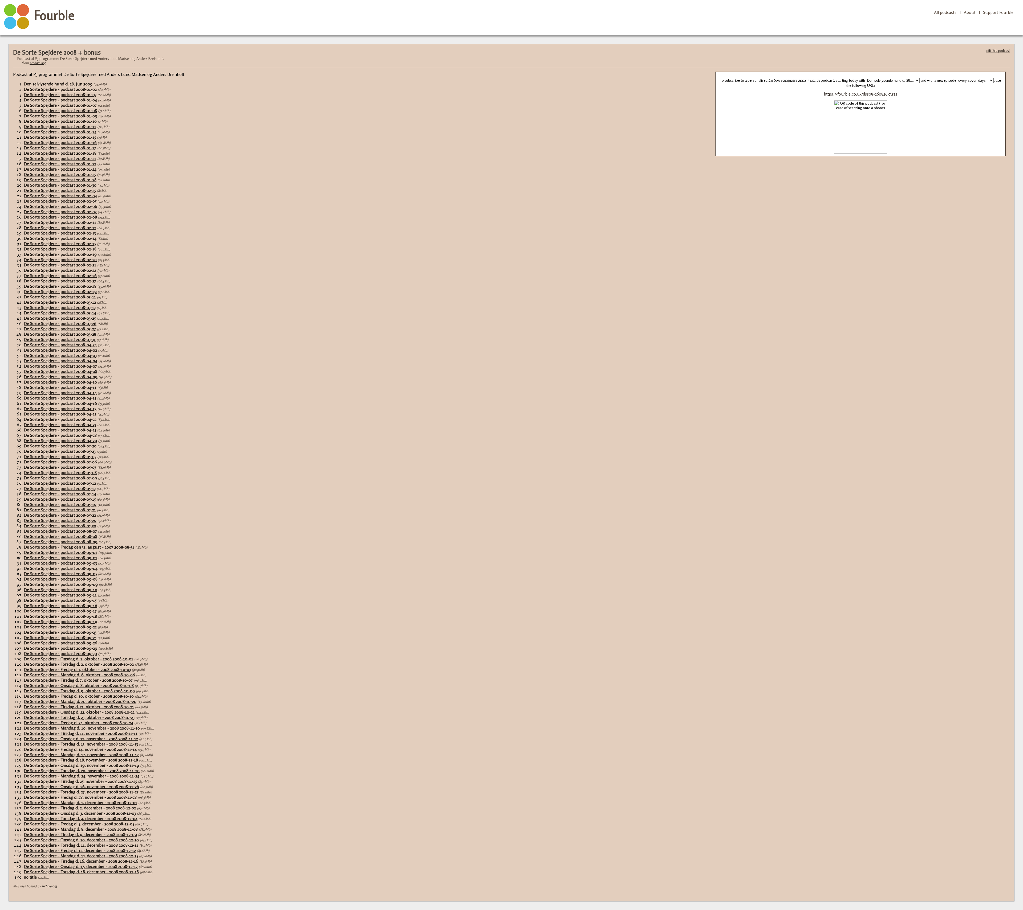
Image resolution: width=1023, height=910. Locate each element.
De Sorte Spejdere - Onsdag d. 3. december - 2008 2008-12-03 (80, 813)
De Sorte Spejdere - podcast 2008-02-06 (60, 206)
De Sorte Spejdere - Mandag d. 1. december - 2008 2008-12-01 (80, 802)
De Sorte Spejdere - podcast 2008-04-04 (60, 360)
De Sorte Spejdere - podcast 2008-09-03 (60, 563)
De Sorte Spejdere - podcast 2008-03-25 (60, 318)
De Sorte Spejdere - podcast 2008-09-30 (60, 653)
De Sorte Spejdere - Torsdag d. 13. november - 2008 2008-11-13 (81, 744)
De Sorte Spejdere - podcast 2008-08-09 (61, 541)
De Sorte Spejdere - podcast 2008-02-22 (60, 270)
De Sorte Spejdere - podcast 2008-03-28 (60, 334)
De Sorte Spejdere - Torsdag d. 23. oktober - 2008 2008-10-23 (79, 717)
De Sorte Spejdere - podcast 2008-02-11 (60, 222)
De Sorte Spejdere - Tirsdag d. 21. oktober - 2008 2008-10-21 (79, 706)
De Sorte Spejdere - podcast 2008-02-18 (60, 249)
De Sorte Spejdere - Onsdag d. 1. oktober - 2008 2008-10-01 (78, 658)
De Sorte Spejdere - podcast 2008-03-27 (60, 328)
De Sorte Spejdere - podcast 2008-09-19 (60, 621)
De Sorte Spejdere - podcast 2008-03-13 (60, 307)
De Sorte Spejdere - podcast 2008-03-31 (60, 339)
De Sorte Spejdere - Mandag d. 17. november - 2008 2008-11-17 (81, 754)
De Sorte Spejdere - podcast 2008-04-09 (61, 376)
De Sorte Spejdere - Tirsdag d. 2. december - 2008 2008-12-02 (80, 807)
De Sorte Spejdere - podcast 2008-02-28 (60, 286)
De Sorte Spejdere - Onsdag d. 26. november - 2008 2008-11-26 (81, 786)
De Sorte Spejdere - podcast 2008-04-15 (60, 398)
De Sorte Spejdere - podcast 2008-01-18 (60, 153)
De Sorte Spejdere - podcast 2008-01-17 (60, 147)
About (970, 12)
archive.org (38, 63)
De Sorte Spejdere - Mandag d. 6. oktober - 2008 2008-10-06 (79, 674)
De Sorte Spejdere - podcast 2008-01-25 (60, 174)
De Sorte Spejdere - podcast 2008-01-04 (60, 99)
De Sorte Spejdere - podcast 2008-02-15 (60, 243)
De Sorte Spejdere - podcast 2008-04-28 (60, 435)
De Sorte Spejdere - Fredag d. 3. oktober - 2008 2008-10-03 (77, 669)
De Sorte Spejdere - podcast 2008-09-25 (60, 637)
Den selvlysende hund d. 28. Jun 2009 (58, 84)
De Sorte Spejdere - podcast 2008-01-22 (60, 163)
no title (30, 877)
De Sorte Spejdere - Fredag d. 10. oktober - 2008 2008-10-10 (79, 696)
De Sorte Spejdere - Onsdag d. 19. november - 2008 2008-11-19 (81, 765)
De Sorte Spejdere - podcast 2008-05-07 (60, 467)
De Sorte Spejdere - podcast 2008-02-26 (60, 275)
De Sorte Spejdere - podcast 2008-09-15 (60, 600)
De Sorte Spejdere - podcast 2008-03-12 (60, 302)
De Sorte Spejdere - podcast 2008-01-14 (60, 131)
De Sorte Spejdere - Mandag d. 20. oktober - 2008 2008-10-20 (80, 701)
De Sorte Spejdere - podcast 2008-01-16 (60, 142)
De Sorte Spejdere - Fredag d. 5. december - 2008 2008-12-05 (79, 823)
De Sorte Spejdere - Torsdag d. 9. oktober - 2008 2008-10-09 (79, 690)
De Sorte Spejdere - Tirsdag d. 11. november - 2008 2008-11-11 (80, 733)
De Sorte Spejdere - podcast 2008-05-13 (60, 488)
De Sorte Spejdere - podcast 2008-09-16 (60, 605)
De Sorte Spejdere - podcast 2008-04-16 (60, 403)
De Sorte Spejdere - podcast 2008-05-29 (60, 520)
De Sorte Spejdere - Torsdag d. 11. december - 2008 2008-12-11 (81, 845)
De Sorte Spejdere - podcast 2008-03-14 (60, 312)
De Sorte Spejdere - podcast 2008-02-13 (60, 233)
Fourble (54, 15)
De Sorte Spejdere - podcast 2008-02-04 (60, 195)
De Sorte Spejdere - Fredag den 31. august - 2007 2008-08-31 (79, 547)
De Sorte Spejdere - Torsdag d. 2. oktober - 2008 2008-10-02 (79, 664)
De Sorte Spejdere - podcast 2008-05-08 (60, 472)
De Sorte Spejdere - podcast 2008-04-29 (60, 440)
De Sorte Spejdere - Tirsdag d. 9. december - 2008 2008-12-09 (80, 834)
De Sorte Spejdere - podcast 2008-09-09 (61, 584)
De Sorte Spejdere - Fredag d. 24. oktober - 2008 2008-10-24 (78, 722)
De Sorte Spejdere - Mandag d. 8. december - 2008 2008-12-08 (81, 829)
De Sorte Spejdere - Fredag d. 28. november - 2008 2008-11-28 (80, 797)
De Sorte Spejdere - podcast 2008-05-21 (60, 509)
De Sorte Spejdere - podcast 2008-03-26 (60, 323)
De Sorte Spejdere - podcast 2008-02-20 (60, 259)
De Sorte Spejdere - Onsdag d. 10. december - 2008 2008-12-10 (81, 839)
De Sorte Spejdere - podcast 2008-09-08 (61, 579)
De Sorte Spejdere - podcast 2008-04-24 (60, 344)
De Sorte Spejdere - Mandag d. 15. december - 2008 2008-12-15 (81, 855)
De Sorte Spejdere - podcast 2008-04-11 (60, 387)
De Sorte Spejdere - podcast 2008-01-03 (60, 94)
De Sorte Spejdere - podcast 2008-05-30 (60, 525)
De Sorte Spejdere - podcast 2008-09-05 (60, 573)
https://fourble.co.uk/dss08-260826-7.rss (860, 94)
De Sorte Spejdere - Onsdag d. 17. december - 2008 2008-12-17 (81, 866)
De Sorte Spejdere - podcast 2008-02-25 (60, 190)
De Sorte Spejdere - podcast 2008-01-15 (60, 137)
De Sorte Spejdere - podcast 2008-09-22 (60, 626)
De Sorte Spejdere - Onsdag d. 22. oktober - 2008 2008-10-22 (79, 712)
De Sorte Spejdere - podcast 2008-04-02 (60, 350)
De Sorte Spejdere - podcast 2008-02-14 (60, 238)
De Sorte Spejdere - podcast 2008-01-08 (60, 110)
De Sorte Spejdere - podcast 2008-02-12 (60, 227)
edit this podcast (998, 50)
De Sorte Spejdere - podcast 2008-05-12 (60, 483)
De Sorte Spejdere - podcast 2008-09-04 (61, 568)
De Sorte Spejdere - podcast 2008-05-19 (60, 504)
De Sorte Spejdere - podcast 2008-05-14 (60, 493)
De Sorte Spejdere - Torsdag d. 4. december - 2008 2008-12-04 (80, 818)
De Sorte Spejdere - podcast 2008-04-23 (60, 424)
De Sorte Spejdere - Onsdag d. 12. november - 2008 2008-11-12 (81, 738)
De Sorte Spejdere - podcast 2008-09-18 (60, 616)
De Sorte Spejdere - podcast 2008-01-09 (60, 115)
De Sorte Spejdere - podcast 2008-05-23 (60, 451)
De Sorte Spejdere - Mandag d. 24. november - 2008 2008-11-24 (81, 776)
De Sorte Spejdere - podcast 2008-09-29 (60, 648)
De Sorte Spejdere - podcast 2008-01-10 (60, 121)
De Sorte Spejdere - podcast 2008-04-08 (60, 371)
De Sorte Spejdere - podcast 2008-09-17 (60, 610)
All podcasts (945, 12)
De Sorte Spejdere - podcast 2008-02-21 (60, 264)
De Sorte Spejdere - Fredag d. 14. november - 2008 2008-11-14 (80, 749)
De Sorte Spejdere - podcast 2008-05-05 (60, 456)
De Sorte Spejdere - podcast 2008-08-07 (60, 531)
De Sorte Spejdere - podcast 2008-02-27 (60, 280)
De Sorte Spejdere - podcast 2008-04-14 (60, 392)
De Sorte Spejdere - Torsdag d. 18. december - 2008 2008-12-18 (81, 871)
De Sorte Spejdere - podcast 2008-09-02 (60, 557)
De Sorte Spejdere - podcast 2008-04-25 (60, 430)
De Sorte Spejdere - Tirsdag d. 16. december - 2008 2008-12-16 (81, 861)
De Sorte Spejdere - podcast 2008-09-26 (60, 642)
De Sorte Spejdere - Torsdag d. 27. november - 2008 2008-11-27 (81, 791)
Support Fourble (998, 12)
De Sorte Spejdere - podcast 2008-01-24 (60, 169)
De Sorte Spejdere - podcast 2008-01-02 (60, 89)
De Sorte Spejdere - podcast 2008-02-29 (60, 291)
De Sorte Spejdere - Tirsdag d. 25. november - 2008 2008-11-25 (80, 781)
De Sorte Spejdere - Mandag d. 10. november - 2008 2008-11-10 (82, 728)
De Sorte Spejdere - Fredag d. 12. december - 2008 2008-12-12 (80, 850)
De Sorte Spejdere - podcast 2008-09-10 (60, 589)
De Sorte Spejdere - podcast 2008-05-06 (60, 461)
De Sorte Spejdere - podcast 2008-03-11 (60, 296)
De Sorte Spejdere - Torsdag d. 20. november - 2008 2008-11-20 (82, 770)
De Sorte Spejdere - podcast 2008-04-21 (60, 414)
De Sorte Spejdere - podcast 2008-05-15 (60, 499)
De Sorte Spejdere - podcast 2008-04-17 (60, 408)
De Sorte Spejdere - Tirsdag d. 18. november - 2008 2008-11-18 (81, 760)
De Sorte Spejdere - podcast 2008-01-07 (60, 105)
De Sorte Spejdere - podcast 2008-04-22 (60, 419)
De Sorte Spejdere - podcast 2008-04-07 (60, 366)
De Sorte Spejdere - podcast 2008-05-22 (60, 515)
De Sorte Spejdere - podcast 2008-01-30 (60, 185)
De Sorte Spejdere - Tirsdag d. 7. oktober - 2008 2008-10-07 (78, 680)
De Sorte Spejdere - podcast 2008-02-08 (60, 217)
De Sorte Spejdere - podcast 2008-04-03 (60, 355)
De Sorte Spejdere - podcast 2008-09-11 (60, 595)
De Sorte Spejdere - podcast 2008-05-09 (60, 477)
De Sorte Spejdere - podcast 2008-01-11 (60, 126)
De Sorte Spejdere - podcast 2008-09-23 (60, 632)
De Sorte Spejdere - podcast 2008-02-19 (60, 254)
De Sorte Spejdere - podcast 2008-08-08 (60, 536)
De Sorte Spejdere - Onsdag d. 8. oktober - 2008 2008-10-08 (79, 685)
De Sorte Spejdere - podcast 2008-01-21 (60, 158)
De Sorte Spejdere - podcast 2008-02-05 (60, 201)
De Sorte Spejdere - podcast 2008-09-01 (60, 552)
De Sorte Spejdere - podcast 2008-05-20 (60, 445)
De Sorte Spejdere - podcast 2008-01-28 (60, 179)
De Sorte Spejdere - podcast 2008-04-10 (60, 382)
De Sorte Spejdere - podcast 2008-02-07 (60, 211)
